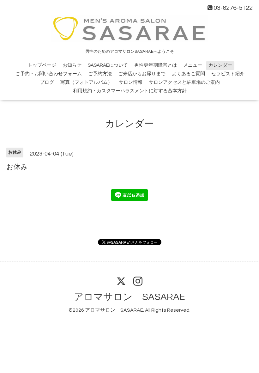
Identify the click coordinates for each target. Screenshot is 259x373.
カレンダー (220, 65)
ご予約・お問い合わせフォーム (48, 73)
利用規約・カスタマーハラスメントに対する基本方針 (130, 91)
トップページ (42, 65)
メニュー (192, 65)
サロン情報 (130, 82)
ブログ (47, 82)
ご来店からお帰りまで (142, 73)
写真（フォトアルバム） (86, 82)
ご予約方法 (100, 73)
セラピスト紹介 (227, 73)
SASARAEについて (108, 65)
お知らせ (72, 65)
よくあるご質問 (188, 73)
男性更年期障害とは (155, 65)
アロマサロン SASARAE (129, 297)
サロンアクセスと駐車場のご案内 (184, 82)
